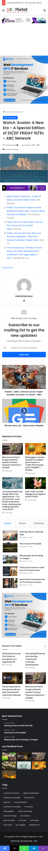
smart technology (9, 816)
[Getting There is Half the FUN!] (10, 536)
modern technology (25, 811)
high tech (6, 802)
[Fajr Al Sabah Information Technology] (24, 20)
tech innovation (9, 820)
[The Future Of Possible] (10, 547)
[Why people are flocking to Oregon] (10, 559)
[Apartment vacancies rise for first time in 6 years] (10, 583)
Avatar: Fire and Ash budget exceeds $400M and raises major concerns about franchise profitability (26, 211)
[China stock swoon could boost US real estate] (10, 571)
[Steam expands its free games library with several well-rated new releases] (12, 678)
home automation (20, 802)
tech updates (20, 825)
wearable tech (34, 825)
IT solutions (28, 807)
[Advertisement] (24, 40)
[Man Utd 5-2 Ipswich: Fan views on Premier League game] (9, 756)
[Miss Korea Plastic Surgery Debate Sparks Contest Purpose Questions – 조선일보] (12, 449)
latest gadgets (8, 811)
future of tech (29, 798)
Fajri (35, 841)
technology (34, 820)
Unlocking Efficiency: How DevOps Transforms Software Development (35, 659)
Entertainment (17, 112)
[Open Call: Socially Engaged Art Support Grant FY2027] (35, 483)
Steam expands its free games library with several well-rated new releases (11, 690)
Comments (39, 523)
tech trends (7, 825)
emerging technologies (11, 798)
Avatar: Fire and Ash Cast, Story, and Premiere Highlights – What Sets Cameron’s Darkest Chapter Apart (24, 236)
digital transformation (31, 793)
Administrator (11, 145)
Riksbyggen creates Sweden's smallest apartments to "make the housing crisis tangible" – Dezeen (35, 463)
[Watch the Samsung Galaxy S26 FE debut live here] (24, 765)
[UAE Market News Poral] (17, 10)
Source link (7, 267)
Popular (7, 523)
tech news (23, 820)
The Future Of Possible (30, 543)
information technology (12, 807)
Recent (22, 523)
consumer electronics (11, 793)
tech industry (25, 816)
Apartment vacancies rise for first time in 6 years (32, 580)
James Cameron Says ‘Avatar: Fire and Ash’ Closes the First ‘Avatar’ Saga (25, 225)
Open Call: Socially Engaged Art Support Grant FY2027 (35, 494)
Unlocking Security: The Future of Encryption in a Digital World (11, 657)
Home (7, 112)
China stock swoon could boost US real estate (31, 569)
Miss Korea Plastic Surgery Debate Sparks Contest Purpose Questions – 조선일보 (12, 462)
